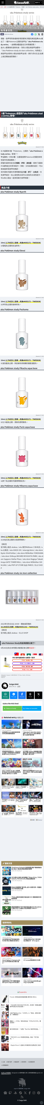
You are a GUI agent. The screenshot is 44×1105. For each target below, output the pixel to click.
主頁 (4, 1062)
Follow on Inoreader (31, 708)
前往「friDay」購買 (28, 669)
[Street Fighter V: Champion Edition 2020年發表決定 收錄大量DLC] (11, 952)
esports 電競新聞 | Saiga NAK (22, 1088)
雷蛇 (33, 820)
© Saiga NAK (22, 1100)
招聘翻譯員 (5, 1065)
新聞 (2, 34)
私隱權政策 (32, 1062)
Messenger (13, 696)
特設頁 (31, 648)
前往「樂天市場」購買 (28, 666)
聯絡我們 (17, 1062)
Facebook (22, 696)
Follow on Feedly (11, 708)
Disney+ (40, 820)
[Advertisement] (22, 86)
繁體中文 (37, 2)
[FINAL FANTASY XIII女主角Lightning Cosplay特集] (32, 972)
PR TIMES (42, 147)
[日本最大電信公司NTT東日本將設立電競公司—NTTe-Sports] (32, 931)
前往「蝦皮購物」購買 (28, 660)
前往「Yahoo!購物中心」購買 (27, 663)
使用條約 (24, 1062)
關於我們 (9, 1062)
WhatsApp (5, 696)
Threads (30, 696)
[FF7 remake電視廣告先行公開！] (32, 952)
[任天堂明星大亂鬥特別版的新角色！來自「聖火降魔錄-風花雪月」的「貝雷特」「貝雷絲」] (11, 931)
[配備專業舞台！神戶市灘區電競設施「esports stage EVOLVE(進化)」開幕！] (11, 972)
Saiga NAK (22, 2)
